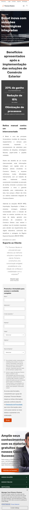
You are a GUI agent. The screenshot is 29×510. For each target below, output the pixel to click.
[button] (14, 477)
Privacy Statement (14, 504)
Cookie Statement (6, 504)
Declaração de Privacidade (14, 404)
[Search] (27, 5)
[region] (14, 499)
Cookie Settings (15, 508)
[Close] (27, 490)
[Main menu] (23, 6)
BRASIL (3, 10)
